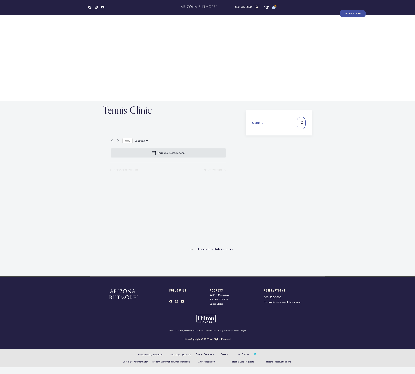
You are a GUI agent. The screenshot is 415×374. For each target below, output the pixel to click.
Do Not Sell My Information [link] (135, 361)
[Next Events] (118, 141)
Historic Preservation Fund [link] (278, 361)
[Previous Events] (112, 141)
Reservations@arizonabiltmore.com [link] (282, 302)
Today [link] (127, 140)
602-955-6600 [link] (243, 6)
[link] (89, 7)
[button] (257, 7)
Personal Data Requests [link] (242, 361)
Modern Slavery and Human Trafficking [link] (171, 361)
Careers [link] (224, 354)
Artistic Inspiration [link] (206, 361)
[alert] (168, 153)
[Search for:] (279, 123)
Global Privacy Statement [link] (150, 354)
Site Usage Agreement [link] (180, 354)
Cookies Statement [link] (205, 354)
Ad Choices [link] (244, 354)
